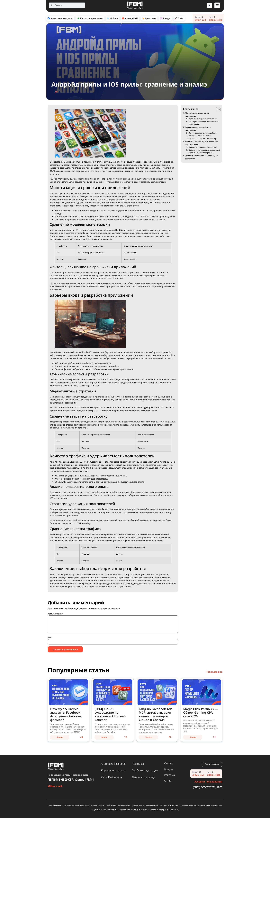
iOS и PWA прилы (111, 777)
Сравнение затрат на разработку (202, 138)
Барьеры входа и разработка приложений (198, 128)
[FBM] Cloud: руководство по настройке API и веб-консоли (110, 714)
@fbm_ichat (215, 19)
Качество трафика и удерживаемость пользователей (201, 143)
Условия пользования (208, 781)
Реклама (169, 775)
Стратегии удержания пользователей (204, 150)
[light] (209, 5)
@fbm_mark (55, 786)
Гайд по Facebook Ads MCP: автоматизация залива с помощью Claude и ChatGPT (155, 714)
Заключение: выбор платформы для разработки (201, 157)
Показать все (214, 671)
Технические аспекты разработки (203, 133)
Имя (50, 637)
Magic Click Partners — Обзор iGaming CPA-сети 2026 (200, 712)
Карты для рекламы (113, 770)
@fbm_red (200, 19)
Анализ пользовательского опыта (203, 147)
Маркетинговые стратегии (200, 136)
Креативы (138, 764)
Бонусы (168, 769)
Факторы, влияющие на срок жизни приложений (203, 122)
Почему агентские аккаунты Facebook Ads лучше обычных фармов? (66, 714)
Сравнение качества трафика (201, 153)
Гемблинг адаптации (145, 770)
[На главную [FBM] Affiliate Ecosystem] (135, 8)
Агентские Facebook (113, 764)
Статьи (168, 763)
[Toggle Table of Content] (217, 109)
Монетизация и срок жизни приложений (197, 114)
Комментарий (55, 614)
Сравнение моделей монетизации (203, 119)
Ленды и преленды (143, 777)
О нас (167, 780)
